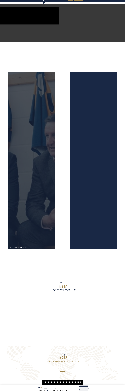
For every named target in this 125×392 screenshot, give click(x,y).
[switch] (54, 390)
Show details (69, 390)
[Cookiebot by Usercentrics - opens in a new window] (40, 390)
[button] (62, 371)
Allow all (84, 386)
